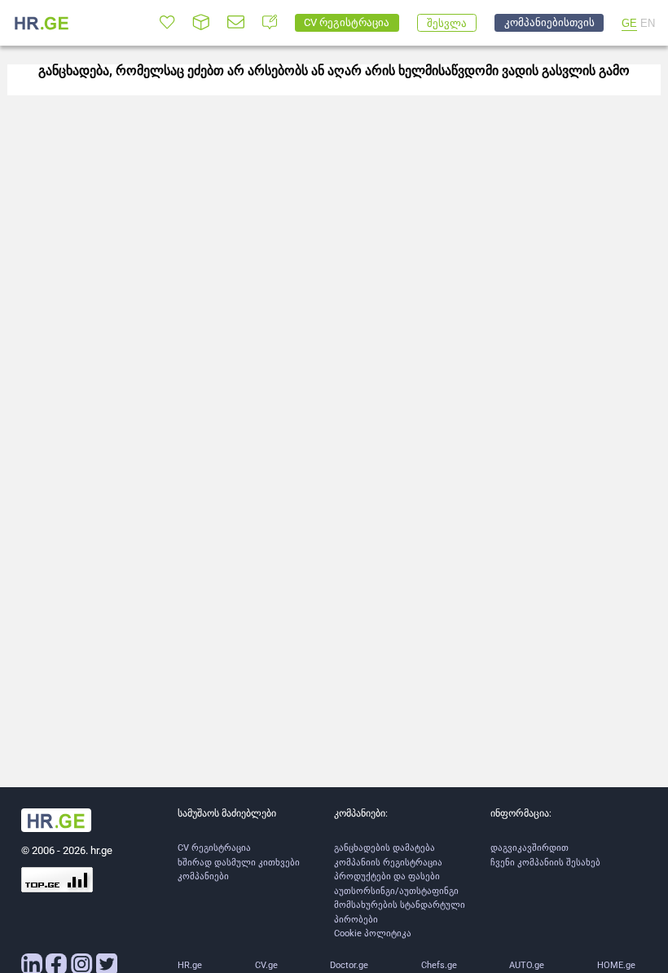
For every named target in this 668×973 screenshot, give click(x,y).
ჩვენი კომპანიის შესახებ (545, 862)
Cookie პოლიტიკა (372, 933)
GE (629, 23)
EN (647, 23)
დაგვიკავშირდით (529, 848)
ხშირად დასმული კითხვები (239, 862)
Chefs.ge (439, 965)
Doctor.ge (349, 965)
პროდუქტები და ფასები (387, 876)
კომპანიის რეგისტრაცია (388, 862)
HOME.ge (616, 965)
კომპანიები (203, 876)
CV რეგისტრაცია (214, 848)
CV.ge (266, 965)
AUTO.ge (526, 965)
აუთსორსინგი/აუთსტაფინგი (396, 891)
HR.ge (190, 965)
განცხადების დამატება (384, 848)
